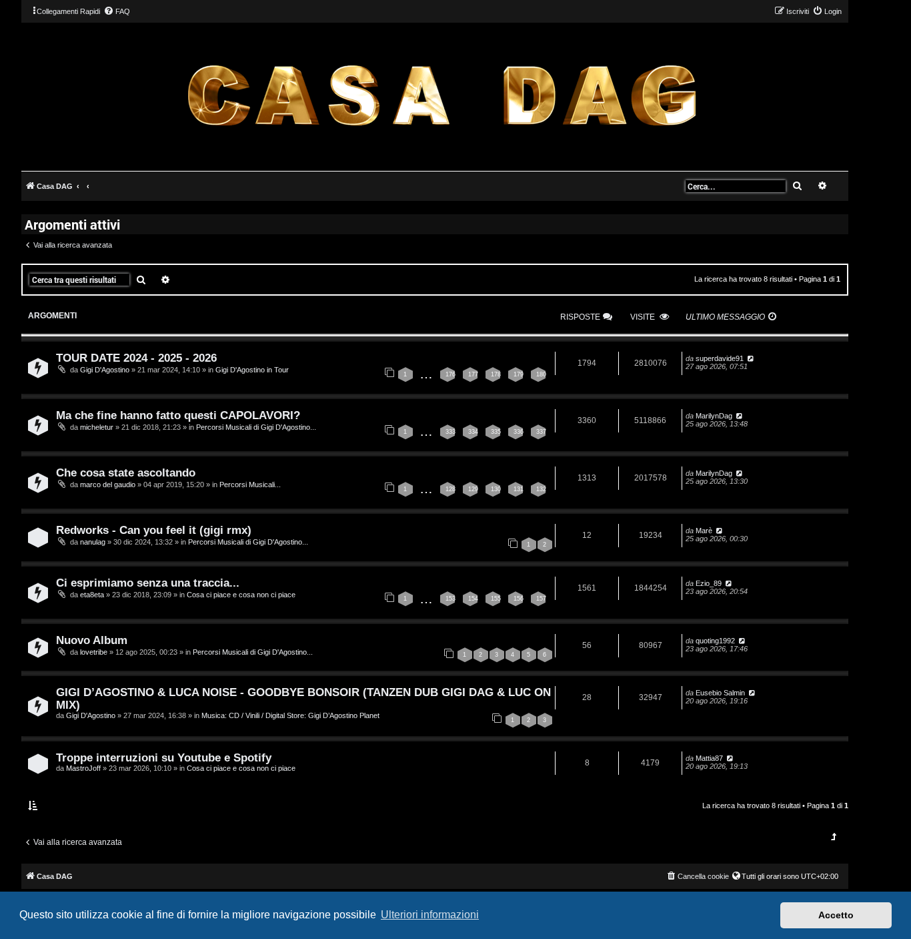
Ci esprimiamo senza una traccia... (147, 583)
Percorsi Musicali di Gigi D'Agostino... (256, 427)
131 (519, 489)
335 (496, 431)
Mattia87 (709, 758)
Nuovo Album (91, 640)
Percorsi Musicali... (250, 485)
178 (496, 374)
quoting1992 (715, 641)
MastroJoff (83, 768)
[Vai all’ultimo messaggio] (750, 358)
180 (541, 374)
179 (519, 374)
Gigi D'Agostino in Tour (252, 370)
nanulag (92, 542)
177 (473, 374)
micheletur (96, 427)
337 (541, 431)
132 (541, 489)
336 (519, 431)
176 (450, 374)
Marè (704, 531)
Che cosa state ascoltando (125, 472)
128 (450, 489)
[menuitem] (116, 11)
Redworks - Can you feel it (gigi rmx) (153, 530)
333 (450, 431)
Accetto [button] (836, 915)
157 (541, 598)
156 (519, 598)
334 (473, 431)
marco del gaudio (107, 485)
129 (473, 489)
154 (473, 598)
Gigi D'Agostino (104, 370)
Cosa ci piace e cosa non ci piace (241, 595)
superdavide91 (720, 358)
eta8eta (92, 595)
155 (496, 598)
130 (496, 489)
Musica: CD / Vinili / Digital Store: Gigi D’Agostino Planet (290, 715)
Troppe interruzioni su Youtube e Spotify (163, 757)
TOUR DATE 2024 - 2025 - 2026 (136, 358)
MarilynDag (714, 416)
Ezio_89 (709, 583)
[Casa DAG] (441, 96)
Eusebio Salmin (720, 693)
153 (450, 598)
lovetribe (93, 652)
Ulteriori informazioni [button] (430, 914)
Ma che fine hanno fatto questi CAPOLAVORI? (178, 415)
